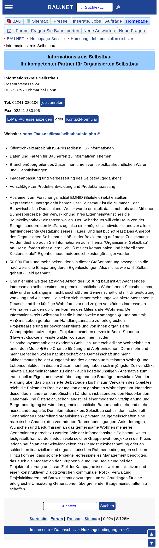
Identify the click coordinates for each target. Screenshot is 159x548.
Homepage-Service (47, 38)
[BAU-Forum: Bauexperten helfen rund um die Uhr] (9, 30)
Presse (60, 21)
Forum (47, 30)
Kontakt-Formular (81, 119)
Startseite (38, 518)
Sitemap (92, 518)
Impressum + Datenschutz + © (79, 529)
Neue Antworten (99, 30)
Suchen (107, 505)
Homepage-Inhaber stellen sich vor (102, 38)
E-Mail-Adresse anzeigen (29, 119)
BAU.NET (60, 7)
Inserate (87, 21)
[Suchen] (118, 7)
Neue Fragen (132, 30)
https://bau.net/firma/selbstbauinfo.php (59, 133)
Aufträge (113, 21)
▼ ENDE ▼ (151, 542)
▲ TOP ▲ (151, 533)
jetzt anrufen (52, 102)
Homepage (137, 21)
